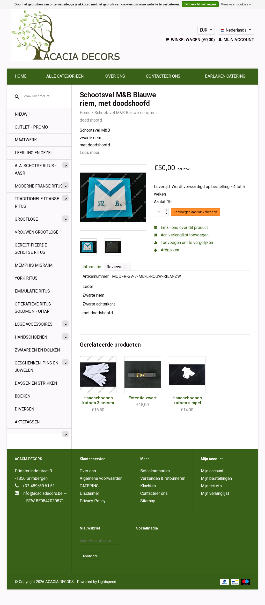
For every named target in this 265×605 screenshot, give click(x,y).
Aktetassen (27, 422)
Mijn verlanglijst (215, 493)
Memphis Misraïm (34, 265)
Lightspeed (107, 582)
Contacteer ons (163, 76)
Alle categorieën (65, 76)
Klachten (148, 485)
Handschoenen (31, 337)
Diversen (24, 409)
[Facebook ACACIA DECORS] (140, 541)
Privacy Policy (93, 500)
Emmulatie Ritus (32, 291)
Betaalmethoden (155, 470)
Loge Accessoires (34, 324)
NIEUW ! (22, 114)
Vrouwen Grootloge (36, 232)
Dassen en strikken (36, 383)
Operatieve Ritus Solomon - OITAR (33, 308)
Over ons (115, 76)
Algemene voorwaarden (101, 478)
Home (20, 76)
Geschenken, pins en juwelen (36, 367)
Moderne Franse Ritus (39, 186)
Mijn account (238, 39)
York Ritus (26, 278)
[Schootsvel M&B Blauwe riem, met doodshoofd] (113, 197)
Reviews (117, 266)
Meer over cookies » (236, 4)
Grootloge (26, 219)
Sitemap (147, 500)
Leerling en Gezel (34, 152)
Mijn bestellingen (216, 478)
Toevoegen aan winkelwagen (195, 212)
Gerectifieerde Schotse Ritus (31, 249)
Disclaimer (89, 493)
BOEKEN (22, 396)
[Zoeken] (17, 97)
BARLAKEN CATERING (225, 76)
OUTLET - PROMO (31, 127)
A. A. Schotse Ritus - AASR (36, 169)
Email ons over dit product (184, 227)
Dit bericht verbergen (200, 4)
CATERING (89, 485)
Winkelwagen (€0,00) (193, 39)
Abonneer (90, 556)
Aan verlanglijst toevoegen (184, 235)
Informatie (92, 266)
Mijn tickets (211, 485)
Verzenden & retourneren (162, 478)
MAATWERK (26, 139)
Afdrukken (169, 250)
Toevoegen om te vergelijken (186, 242)
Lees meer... (90, 152)
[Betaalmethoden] (225, 581)
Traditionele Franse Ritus (37, 202)
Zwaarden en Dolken (37, 350)
